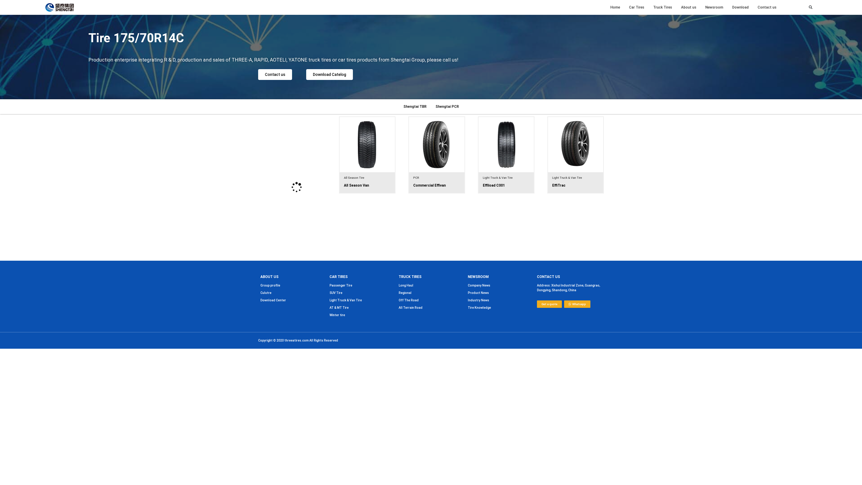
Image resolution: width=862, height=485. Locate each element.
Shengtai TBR (415, 106)
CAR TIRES (339, 277)
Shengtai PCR (447, 106)
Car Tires (636, 7)
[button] (810, 7)
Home (615, 7)
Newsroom (714, 7)
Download (740, 7)
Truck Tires (662, 7)
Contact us (767, 7)
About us (688, 7)
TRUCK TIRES (410, 277)
